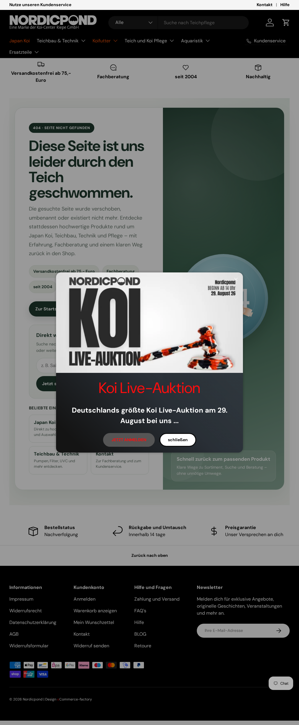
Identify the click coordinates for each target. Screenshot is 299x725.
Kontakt (264, 4)
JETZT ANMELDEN (129, 439)
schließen (178, 439)
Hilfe (285, 4)
